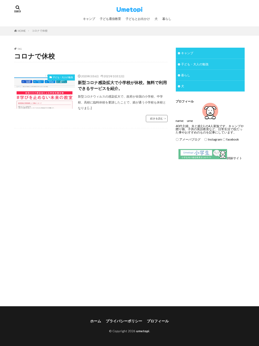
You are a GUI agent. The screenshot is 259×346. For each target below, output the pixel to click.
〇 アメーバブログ (188, 139)
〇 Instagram (211, 139)
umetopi (142, 331)
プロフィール (158, 321)
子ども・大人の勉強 (63, 77)
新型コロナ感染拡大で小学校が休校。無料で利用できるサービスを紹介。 (122, 85)
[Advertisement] (210, 196)
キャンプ (89, 18)
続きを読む (156, 118)
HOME (22, 30)
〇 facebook (231, 139)
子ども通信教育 (110, 18)
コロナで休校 (40, 30)
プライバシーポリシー (124, 321)
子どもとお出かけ (138, 18)
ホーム (95, 321)
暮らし (166, 18)
